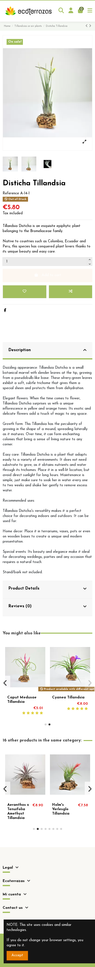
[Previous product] (87, 26)
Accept (17, 955)
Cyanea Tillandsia (68, 697)
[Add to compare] (70, 292)
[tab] (47, 351)
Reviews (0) (20, 606)
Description (19, 350)
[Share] (5, 310)
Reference (11, 193)
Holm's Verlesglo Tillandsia (60, 809)
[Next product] (90, 26)
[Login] (71, 11)
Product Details (23, 588)
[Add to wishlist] (24, 292)
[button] (46, 724)
